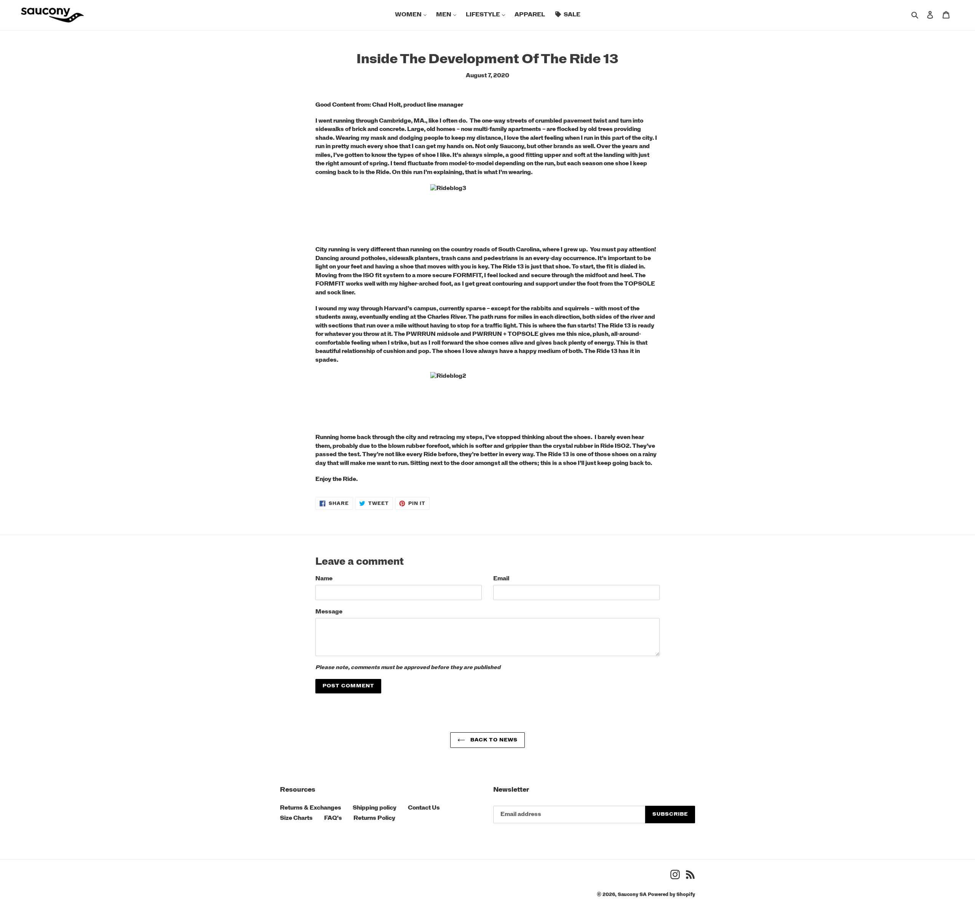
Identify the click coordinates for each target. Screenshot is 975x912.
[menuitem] (411, 15)
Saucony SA (632, 894)
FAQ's (333, 818)
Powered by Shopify (671, 894)
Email (501, 578)
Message (328, 612)
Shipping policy (374, 808)
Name (323, 578)
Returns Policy (374, 818)
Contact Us (424, 808)
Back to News (493, 740)
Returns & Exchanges (310, 808)
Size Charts (296, 818)
